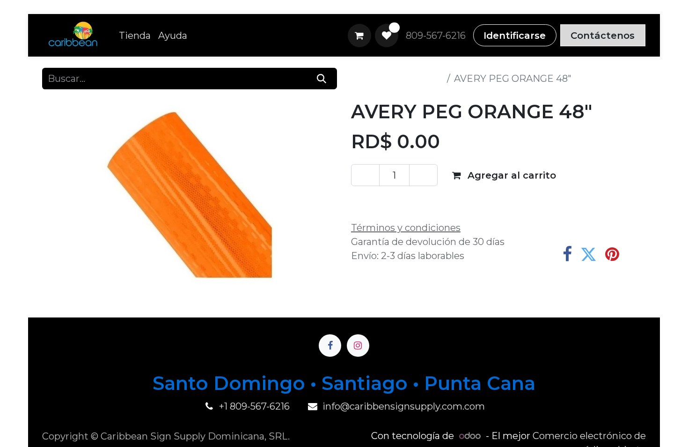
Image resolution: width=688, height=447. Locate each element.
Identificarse (514, 35)
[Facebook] (567, 254)
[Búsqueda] (322, 78)
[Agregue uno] (423, 175)
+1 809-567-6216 (254, 406)
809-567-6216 (436, 35)
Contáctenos (603, 35)
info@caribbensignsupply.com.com (403, 406)
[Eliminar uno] (365, 175)
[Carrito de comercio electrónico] (359, 35)
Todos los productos (397, 78)
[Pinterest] (612, 254)
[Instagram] (358, 345)
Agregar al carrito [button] (510, 175)
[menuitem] (134, 35)
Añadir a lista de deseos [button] (419, 200)
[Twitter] (588, 254)
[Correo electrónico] (636, 254)
